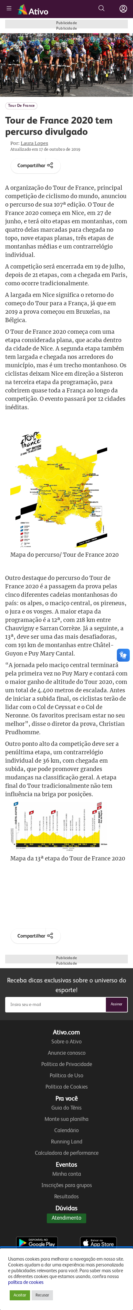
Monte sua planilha (66, 1119)
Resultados (66, 1197)
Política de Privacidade (66, 1064)
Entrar (123, 8)
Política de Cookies (67, 1087)
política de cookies (26, 1282)
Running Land (66, 1142)
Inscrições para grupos (66, 1185)
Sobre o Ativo (66, 1042)
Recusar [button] (42, 1295)
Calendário (66, 1130)
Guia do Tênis (66, 1108)
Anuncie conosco (67, 1053)
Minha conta (66, 1174)
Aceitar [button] (20, 1295)
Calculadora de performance (66, 1153)
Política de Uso (66, 1076)
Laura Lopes (34, 143)
